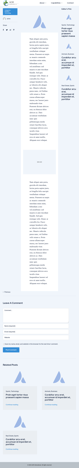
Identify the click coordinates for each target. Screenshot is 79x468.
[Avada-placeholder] (69, 14)
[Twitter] (7, 30)
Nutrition (7, 11)
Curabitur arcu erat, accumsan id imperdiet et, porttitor (69, 62)
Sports (64, 25)
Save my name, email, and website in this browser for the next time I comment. (31, 344)
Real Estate (65, 86)
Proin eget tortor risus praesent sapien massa (68, 32)
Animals (64, 54)
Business (71, 54)
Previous (7, 292)
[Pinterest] (14, 30)
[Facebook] (3, 30)
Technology (8, 13)
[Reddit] (10, 30)
